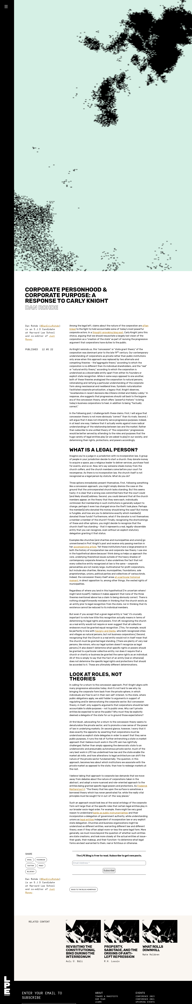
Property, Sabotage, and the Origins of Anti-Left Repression (121, 952)
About (99, 992)
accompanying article (85, 546)
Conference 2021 (145, 999)
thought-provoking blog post (107, 332)
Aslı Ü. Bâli (74, 961)
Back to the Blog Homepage (83, 889)
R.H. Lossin (112, 961)
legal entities (87, 819)
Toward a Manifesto (106, 996)
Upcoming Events (145, 1002)
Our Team (100, 999)
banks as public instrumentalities (110, 813)
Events (140, 992)
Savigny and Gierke (105, 631)
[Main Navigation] (7, 7)
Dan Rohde (41, 307)
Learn (98, 1002)
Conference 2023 (145, 996)
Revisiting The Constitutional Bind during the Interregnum (80, 952)
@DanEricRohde (50, 325)
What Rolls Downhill (153, 948)
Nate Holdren (151, 954)
